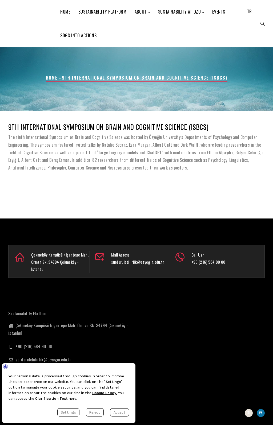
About (141, 12)
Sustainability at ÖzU (179, 12)
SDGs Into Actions (78, 35)
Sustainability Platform (102, 12)
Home (65, 12)
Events (218, 12)
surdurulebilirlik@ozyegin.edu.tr (42, 359)
